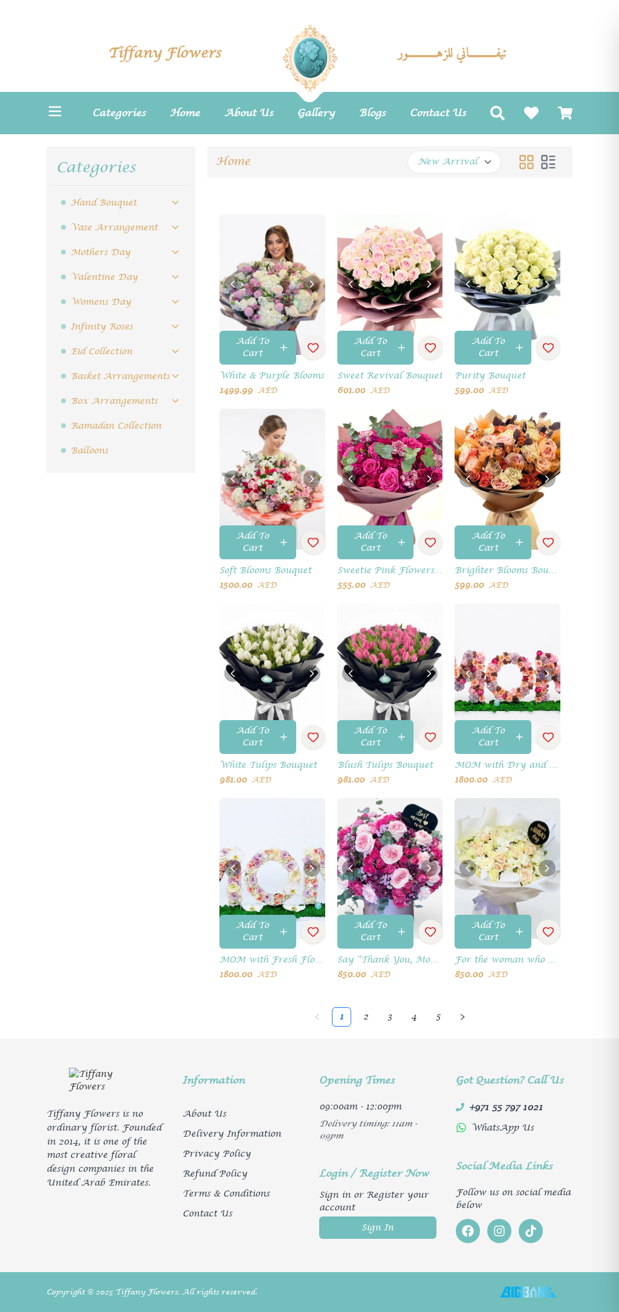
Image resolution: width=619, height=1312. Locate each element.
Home (233, 162)
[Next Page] (462, 1017)
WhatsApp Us (503, 1128)
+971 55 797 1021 (506, 1107)
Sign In (377, 1227)
